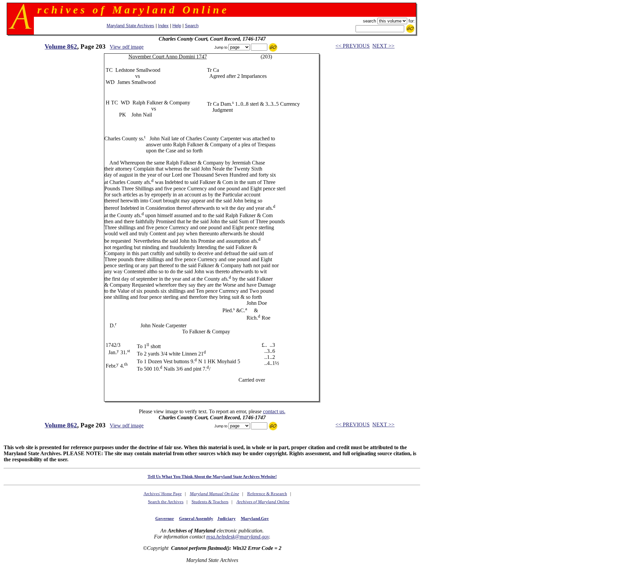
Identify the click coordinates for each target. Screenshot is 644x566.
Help (176, 25)
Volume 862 (61, 46)
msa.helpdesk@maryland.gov (237, 536)
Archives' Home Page (163, 493)
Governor (164, 518)
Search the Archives (165, 501)
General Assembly (196, 518)
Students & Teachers (210, 501)
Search (192, 25)
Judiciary (226, 518)
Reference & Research (267, 493)
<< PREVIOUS (352, 46)
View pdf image (127, 47)
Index (163, 25)
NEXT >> (383, 46)
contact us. (274, 411)
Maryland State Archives (130, 25)
